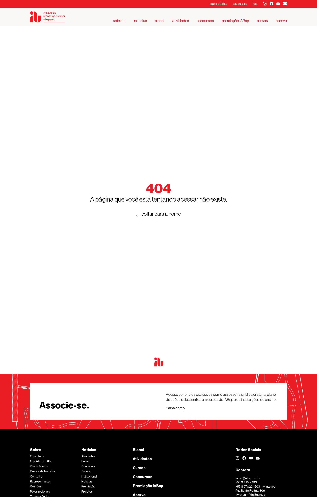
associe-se (240, 4)
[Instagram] (265, 4)
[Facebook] (272, 4)
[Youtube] (278, 4)
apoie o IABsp (218, 4)
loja (255, 4)
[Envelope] (285, 4)
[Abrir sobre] (125, 21)
